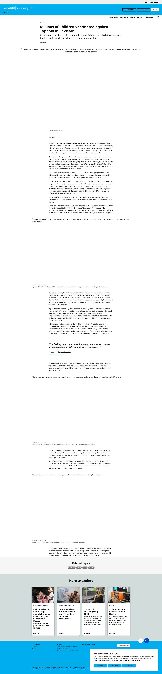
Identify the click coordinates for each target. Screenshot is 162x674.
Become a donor (124, 645)
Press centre (143, 10)
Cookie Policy (125, 660)
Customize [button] (129, 665)
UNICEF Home (36, 644)
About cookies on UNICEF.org (106, 653)
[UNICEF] (19, 8)
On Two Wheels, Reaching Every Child (91, 611)
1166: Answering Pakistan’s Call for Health (117, 611)
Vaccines (79, 567)
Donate (155, 10)
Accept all (100, 665)
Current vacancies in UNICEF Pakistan (67, 647)
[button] (146, 640)
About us (59, 644)
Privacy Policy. (136, 660)
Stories (34, 649)
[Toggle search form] (158, 17)
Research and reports (88, 644)
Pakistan (85, 567)
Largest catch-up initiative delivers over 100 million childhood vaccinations (67, 614)
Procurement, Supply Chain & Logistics (67, 651)
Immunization (71, 567)
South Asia (91, 567)
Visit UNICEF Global (151, 2)
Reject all (115, 665)
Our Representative (62, 649)
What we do (35, 647)
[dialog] (124, 660)
